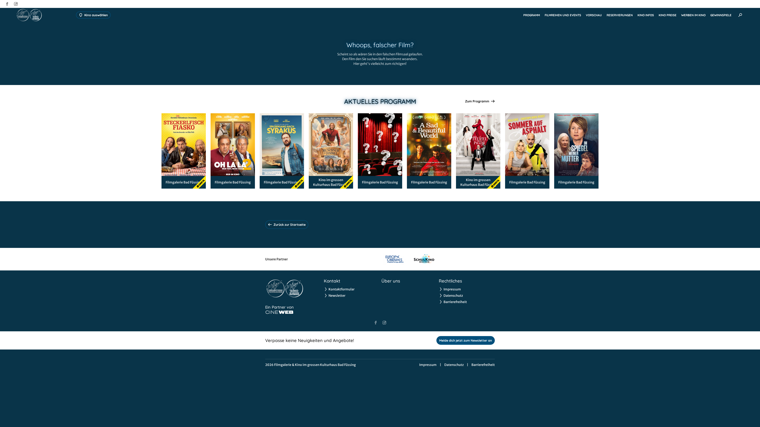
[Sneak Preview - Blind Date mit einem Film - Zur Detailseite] (380, 144)
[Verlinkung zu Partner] (394, 259)
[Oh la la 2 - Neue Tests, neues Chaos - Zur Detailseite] (233, 144)
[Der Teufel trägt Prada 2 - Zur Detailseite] (478, 144)
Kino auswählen (96, 15)
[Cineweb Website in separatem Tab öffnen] (279, 312)
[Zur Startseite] (43, 15)
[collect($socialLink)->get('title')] (7, 4)
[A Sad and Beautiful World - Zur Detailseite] (429, 144)
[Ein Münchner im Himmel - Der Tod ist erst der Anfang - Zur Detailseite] (331, 144)
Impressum (428, 365)
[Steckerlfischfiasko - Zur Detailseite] (184, 144)
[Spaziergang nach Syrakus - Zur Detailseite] (282, 144)
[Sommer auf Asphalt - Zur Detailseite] (527, 144)
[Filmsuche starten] (740, 15)
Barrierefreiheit (483, 365)
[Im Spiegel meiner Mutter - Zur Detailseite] (576, 144)
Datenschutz (454, 365)
